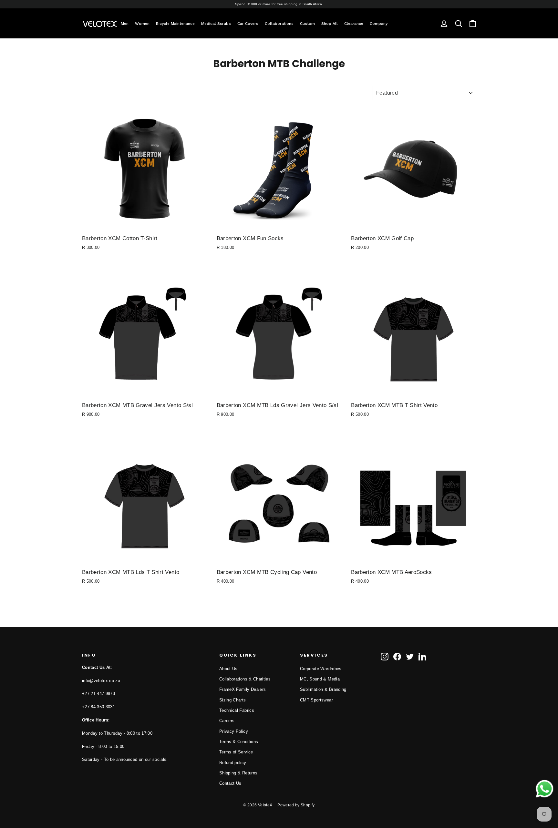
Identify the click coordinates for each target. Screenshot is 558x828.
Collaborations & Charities (245, 679)
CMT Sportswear (316, 700)
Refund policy (232, 762)
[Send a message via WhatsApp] (544, 789)
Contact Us (230, 783)
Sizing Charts (232, 700)
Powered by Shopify (296, 805)
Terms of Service (236, 752)
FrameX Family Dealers (242, 689)
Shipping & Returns (238, 773)
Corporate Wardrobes (321, 668)
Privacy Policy (233, 731)
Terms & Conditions (238, 741)
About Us (228, 668)
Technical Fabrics (236, 710)
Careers (226, 720)
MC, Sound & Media (320, 679)
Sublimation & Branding (323, 689)
